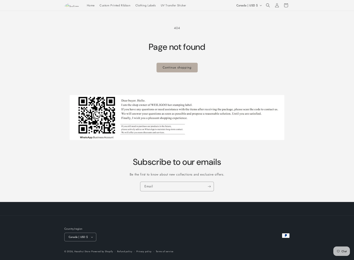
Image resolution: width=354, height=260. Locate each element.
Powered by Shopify (102, 251)
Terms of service (165, 251)
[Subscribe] (209, 186)
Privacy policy (144, 251)
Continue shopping (177, 67)
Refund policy (124, 251)
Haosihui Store (82, 251)
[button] (267, 5)
